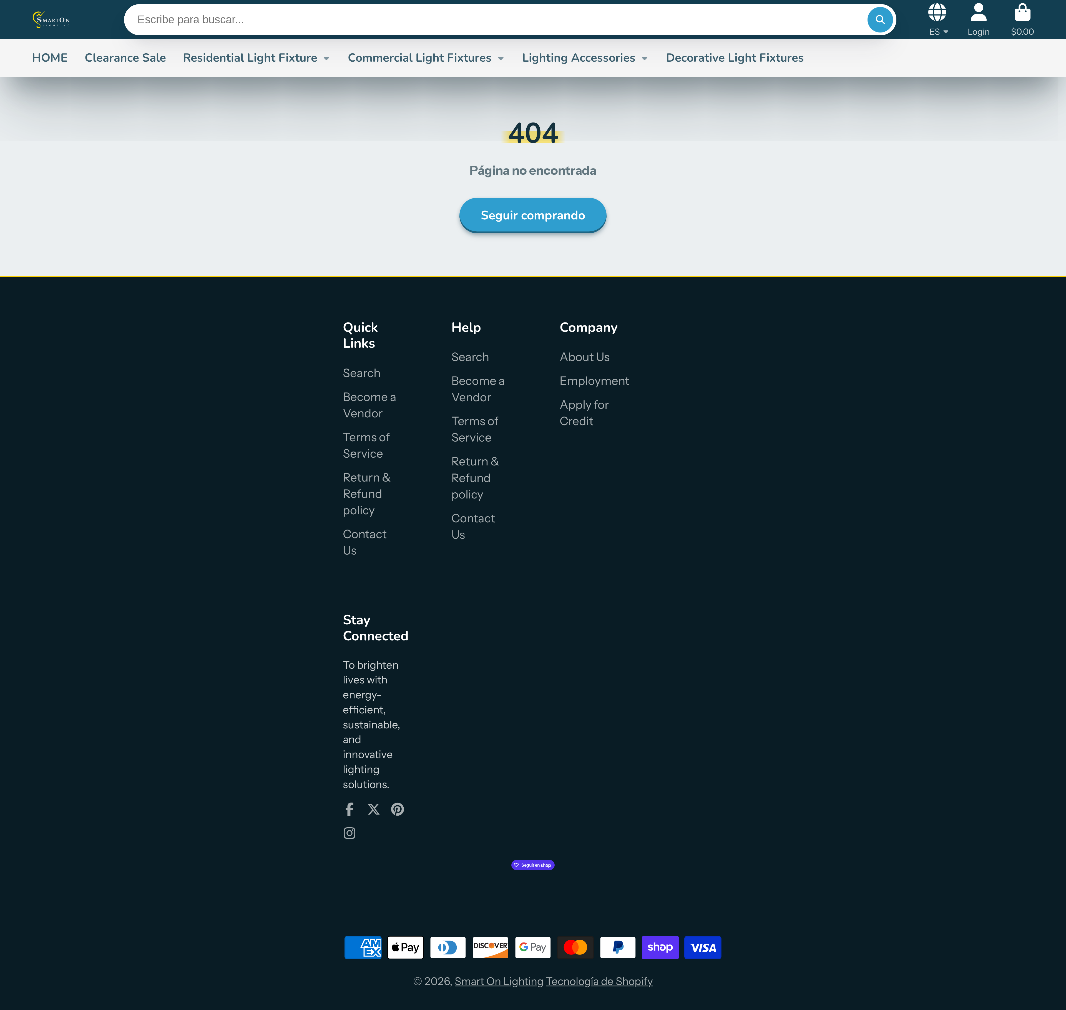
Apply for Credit (584, 412)
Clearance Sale (125, 58)
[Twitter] (373, 809)
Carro (1022, 19)
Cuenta (979, 19)
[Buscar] (880, 19)
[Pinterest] (397, 809)
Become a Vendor (369, 405)
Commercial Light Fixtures (420, 58)
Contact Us (365, 542)
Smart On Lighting (499, 981)
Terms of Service (366, 445)
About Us (585, 357)
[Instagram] (349, 833)
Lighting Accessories (578, 58)
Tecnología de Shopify (599, 981)
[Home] (51, 19)
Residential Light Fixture (250, 58)
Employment (594, 381)
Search (362, 373)
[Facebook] (349, 809)
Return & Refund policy (367, 493)
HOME (49, 58)
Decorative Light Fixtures (735, 58)
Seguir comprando (533, 215)
